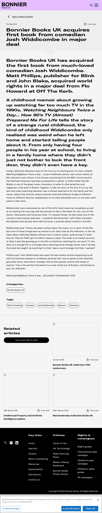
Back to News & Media (22, 16)
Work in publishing (38, 458)
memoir (46, 100)
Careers (32, 453)
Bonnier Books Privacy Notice (60, 472)
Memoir (61, 305)
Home (31, 443)
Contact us (34, 479)
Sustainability (35, 469)
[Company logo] (14, 5)
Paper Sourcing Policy (61, 455)
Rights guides (84, 446)
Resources (33, 464)
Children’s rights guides (86, 470)
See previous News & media (26, 340)
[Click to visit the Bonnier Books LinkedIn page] (17, 443)
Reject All (90, 508)
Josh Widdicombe (46, 305)
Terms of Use (60, 443)
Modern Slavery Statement (61, 464)
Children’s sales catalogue (85, 462)
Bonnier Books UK (15, 290)
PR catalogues (84, 477)
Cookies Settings (11, 508)
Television (73, 305)
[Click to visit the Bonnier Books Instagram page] (11, 443)
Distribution (34, 474)
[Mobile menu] (96, 5)
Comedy (30, 305)
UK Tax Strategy (61, 448)
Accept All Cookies (71, 508)
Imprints (32, 448)
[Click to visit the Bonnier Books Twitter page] (5, 443)
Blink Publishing (14, 305)
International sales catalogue (87, 453)
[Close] (98, 499)
